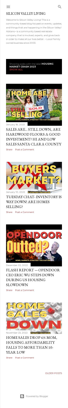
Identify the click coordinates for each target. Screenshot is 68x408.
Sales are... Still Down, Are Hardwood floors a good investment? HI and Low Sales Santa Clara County (33, 137)
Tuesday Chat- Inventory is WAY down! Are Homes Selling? (34, 201)
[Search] (59, 6)
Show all (16, 69)
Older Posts (53, 373)
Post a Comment (24, 149)
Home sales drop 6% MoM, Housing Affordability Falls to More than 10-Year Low (31, 345)
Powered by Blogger (37, 396)
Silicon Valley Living (26, 13)
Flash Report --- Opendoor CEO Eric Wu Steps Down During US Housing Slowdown (33, 277)
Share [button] (9, 149)
